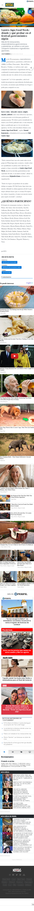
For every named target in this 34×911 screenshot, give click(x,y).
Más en (10, 594)
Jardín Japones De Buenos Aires (12, 267)
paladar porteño (6, 120)
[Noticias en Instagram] (10, 875)
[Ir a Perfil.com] (30, 1)
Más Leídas (5, 772)
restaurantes (15, 59)
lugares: (4, 265)
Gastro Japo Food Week (9, 262)
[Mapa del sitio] (24, 875)
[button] (31, 68)
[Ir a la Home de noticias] (17, 870)
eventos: (4, 260)
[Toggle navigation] (2, 5)
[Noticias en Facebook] (13, 875)
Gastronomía (7, 272)
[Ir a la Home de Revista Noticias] (9, 4)
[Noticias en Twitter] (17, 875)
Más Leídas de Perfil (8, 816)
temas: (4, 270)
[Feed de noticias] (20, 875)
